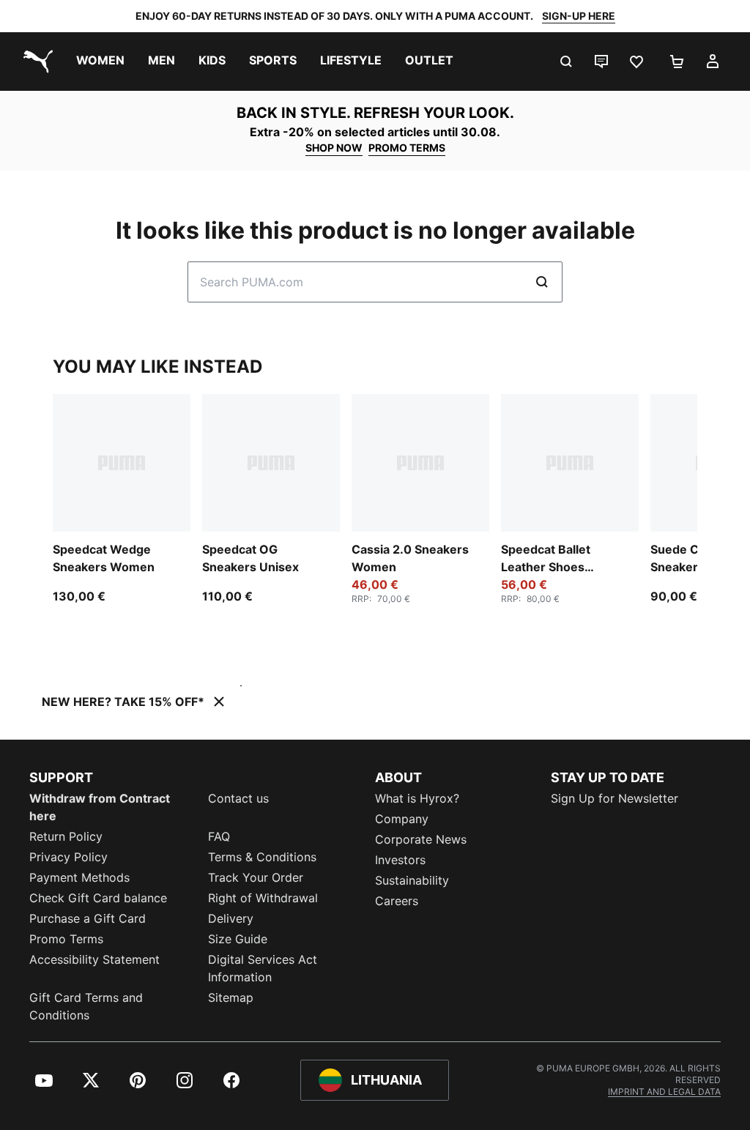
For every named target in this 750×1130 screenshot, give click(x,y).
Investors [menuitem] (400, 859)
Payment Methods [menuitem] (79, 877)
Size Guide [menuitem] (237, 939)
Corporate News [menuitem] (421, 839)
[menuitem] (100, 61)
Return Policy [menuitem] (66, 836)
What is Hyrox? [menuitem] (417, 798)
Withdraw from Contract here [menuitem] (99, 807)
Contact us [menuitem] (238, 798)
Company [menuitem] (401, 818)
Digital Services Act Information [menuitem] (262, 968)
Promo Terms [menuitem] (66, 939)
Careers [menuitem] (396, 900)
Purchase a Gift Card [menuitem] (87, 918)
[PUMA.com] (35, 61)
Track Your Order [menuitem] (255, 877)
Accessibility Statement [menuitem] (94, 959)
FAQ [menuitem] (219, 836)
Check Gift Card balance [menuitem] (98, 898)
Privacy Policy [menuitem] (68, 857)
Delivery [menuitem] (230, 918)
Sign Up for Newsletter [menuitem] (614, 798)
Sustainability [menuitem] (412, 880)
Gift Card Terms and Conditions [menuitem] (86, 1006)
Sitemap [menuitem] (230, 997)
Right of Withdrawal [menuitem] (263, 898)
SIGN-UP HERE (578, 16)
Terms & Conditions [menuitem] (262, 857)
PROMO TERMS (406, 147)
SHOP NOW (334, 147)
